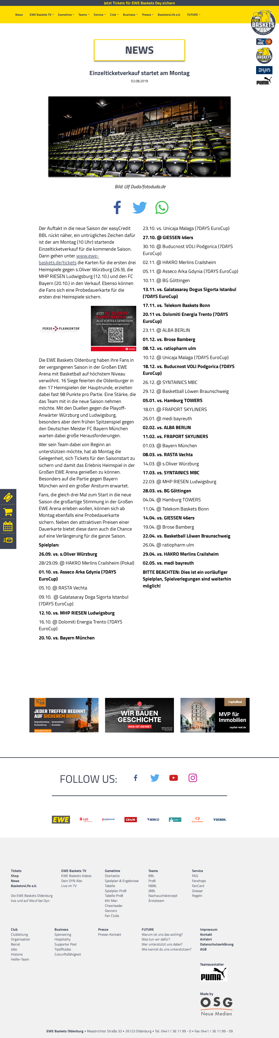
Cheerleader (114, 905)
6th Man (111, 900)
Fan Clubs (112, 915)
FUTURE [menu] (192, 14)
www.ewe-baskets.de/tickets (69, 259)
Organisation (20, 939)
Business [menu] (129, 14)
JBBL (152, 890)
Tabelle (110, 885)
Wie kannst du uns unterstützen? (166, 949)
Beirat (15, 944)
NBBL (152, 885)
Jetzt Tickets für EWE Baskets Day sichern (139, 3)
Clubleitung (19, 934)
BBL (151, 875)
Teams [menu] (82, 14)
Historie (17, 954)
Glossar (197, 890)
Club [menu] (113, 14)
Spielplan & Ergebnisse (122, 880)
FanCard (198, 885)
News (19, 14)
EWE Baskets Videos (76, 875)
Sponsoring (62, 934)
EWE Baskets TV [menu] (40, 14)
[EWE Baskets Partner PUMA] (217, 974)
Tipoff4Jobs (62, 949)
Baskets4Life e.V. (169, 14)
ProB (152, 880)
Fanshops (199, 880)
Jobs (14, 949)
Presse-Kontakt (109, 934)
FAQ (195, 875)
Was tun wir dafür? (156, 939)
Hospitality (62, 939)
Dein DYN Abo (71, 880)
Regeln (197, 895)
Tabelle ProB (114, 895)
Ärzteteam (156, 900)
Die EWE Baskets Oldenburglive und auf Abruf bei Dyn (32, 898)
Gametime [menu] (65, 14)
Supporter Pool (65, 944)
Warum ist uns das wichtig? (162, 934)
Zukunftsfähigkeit (67, 954)
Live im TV (69, 885)
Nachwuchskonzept (162, 895)
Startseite (112, 875)
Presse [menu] (146, 14)
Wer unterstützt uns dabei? (162, 944)
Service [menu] (98, 14)
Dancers (111, 910)
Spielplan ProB (115, 890)
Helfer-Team (20, 959)
